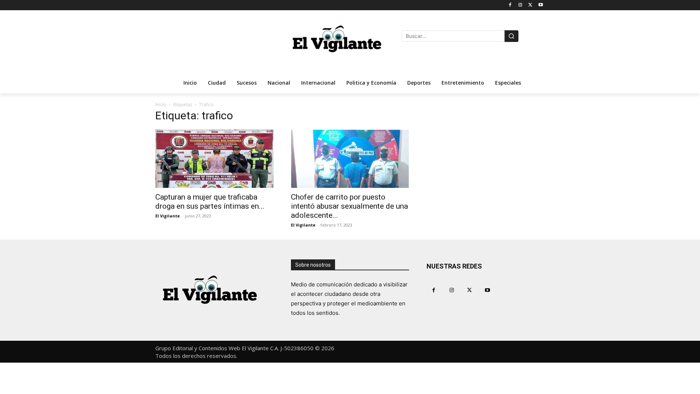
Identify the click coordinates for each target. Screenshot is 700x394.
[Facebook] (510, 5)
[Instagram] (520, 5)
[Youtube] (540, 5)
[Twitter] (530, 5)
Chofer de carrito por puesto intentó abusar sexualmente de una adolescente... (349, 206)
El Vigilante (167, 216)
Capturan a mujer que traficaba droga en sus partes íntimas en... (209, 201)
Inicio (160, 104)
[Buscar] (511, 36)
